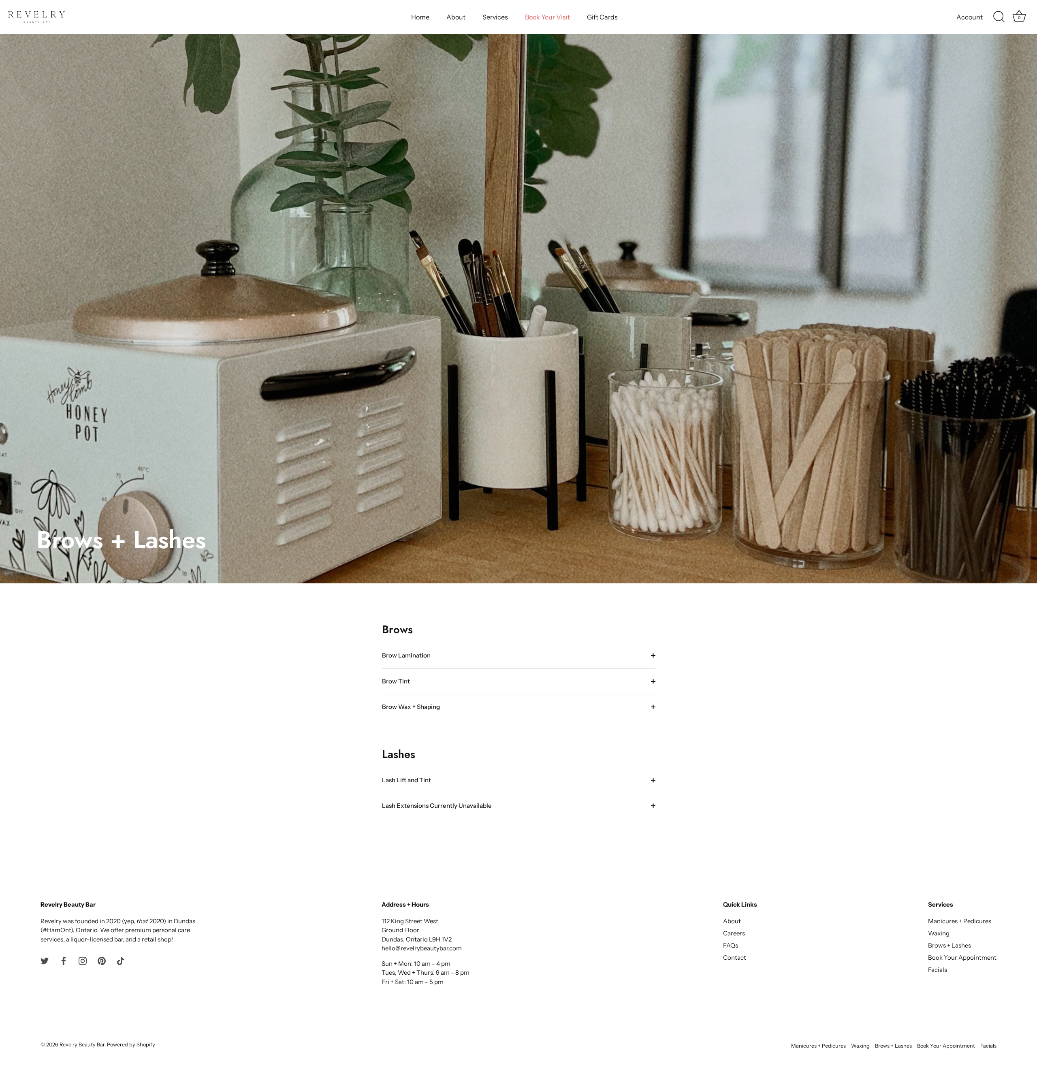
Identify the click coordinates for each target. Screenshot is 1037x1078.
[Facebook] (64, 960)
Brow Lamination (406, 655)
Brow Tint (396, 681)
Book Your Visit (547, 17)
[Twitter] (45, 960)
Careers (734, 933)
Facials (937, 969)
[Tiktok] (121, 960)
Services (495, 17)
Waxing (939, 933)
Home (420, 17)
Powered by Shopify (131, 1045)
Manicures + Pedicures (959, 921)
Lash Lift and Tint (406, 780)
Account (969, 17)
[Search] (999, 17)
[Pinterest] (102, 960)
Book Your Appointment (962, 957)
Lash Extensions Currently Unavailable (437, 805)
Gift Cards (602, 17)
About (455, 17)
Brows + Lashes (949, 945)
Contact (734, 957)
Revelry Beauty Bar (82, 1045)
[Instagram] (83, 960)
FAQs (730, 945)
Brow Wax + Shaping (411, 707)
